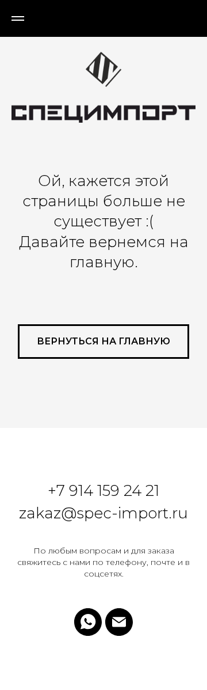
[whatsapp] (88, 622)
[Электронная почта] (119, 622)
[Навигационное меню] (18, 18)
